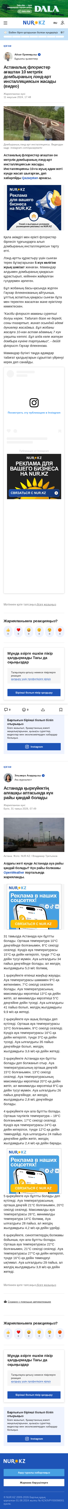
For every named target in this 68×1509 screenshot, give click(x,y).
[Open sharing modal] (43, 710)
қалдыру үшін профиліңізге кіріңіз (31, 678)
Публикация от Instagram (34, 450)
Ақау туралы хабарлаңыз (34, 1472)
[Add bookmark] (61, 710)
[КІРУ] (62, 23)
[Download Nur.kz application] (34, 8)
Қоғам (7, 46)
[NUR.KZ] (34, 23)
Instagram (37, 746)
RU (55, 22)
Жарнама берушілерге (34, 1482)
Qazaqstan (30, 178)
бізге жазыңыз (46, 604)
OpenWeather (14, 872)
